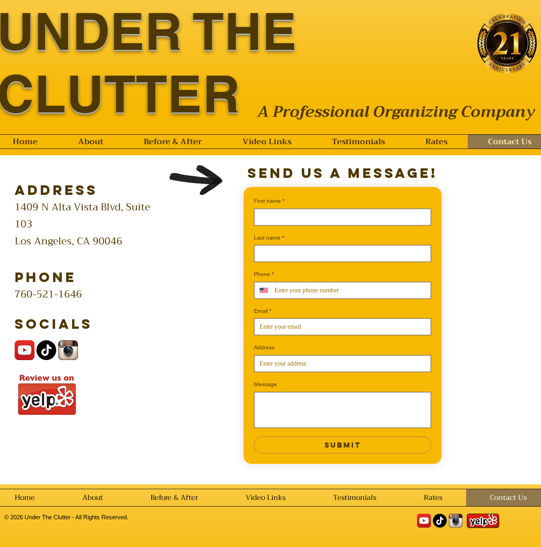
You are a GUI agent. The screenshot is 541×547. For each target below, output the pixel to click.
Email (262, 311)
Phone (264, 274)
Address (264, 347)
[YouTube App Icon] (24, 350)
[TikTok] (46, 350)
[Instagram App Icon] (68, 350)
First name (269, 201)
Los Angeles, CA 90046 (68, 241)
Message (265, 384)
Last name (269, 237)
